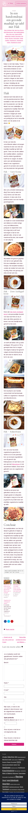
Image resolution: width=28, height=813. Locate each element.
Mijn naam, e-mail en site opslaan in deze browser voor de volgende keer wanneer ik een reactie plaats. (13, 710)
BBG (16, 757)
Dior (23, 759)
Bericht (6, 662)
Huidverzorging (14, 767)
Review (11, 38)
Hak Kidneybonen (8, 32)
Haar (19, 764)
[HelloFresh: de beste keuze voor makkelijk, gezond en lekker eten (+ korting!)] (8, 582)
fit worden (13, 762)
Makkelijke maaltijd (10, 36)
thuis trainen (5, 792)
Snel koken (16, 38)
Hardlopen (6, 767)
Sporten (6, 784)
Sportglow (5, 787)
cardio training (15, 759)
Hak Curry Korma (19, 30)
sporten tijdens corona (15, 784)
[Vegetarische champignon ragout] (8, 608)
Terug (11, 3)
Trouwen (11, 792)
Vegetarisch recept (16, 42)
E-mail (6, 690)
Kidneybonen (16, 464)
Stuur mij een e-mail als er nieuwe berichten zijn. (12, 739)
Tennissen (5, 789)
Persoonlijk (5, 777)
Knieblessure (21, 767)
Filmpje (8, 762)
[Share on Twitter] (8, 621)
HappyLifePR (18, 34)
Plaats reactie (10, 629)
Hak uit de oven (10, 34)
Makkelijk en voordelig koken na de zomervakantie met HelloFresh (17, 588)
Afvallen (4, 757)
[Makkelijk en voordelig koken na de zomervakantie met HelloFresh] (17, 582)
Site (5, 697)
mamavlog (23, 770)
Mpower (15, 773)
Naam (6, 683)
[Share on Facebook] (5, 621)
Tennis (21, 787)
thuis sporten (21, 789)
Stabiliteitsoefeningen (14, 787)
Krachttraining (8, 770)
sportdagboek (13, 780)
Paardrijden (22, 773)
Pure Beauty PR (11, 777)
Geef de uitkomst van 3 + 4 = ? (14, 719)
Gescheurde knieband (7, 764)
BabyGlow (11, 757)
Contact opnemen (21, 3)
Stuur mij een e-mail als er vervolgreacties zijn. (12, 731)
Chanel (20, 759)
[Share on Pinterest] (12, 621)
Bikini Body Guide (6, 759)
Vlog (15, 792)
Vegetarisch (13, 40)
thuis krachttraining (13, 789)
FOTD (19, 762)
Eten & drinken (8, 30)
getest (15, 764)
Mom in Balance (7, 773)
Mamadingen (17, 770)
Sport (4, 780)
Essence (4, 762)
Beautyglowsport (22, 757)
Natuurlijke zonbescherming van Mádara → (21, 639)
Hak (13, 30)
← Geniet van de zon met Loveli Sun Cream (8, 639)
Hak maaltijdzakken (19, 32)
